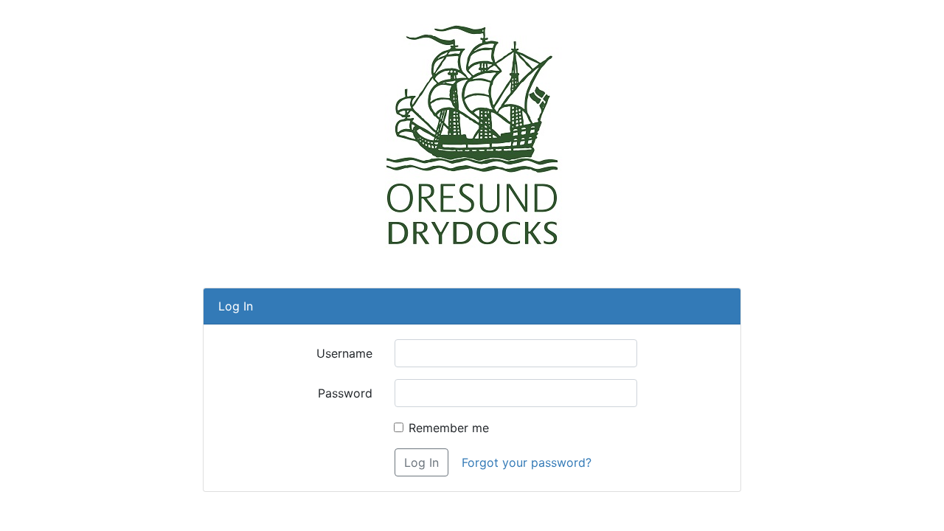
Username (344, 353)
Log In (421, 462)
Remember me (449, 427)
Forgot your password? (526, 462)
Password (345, 393)
